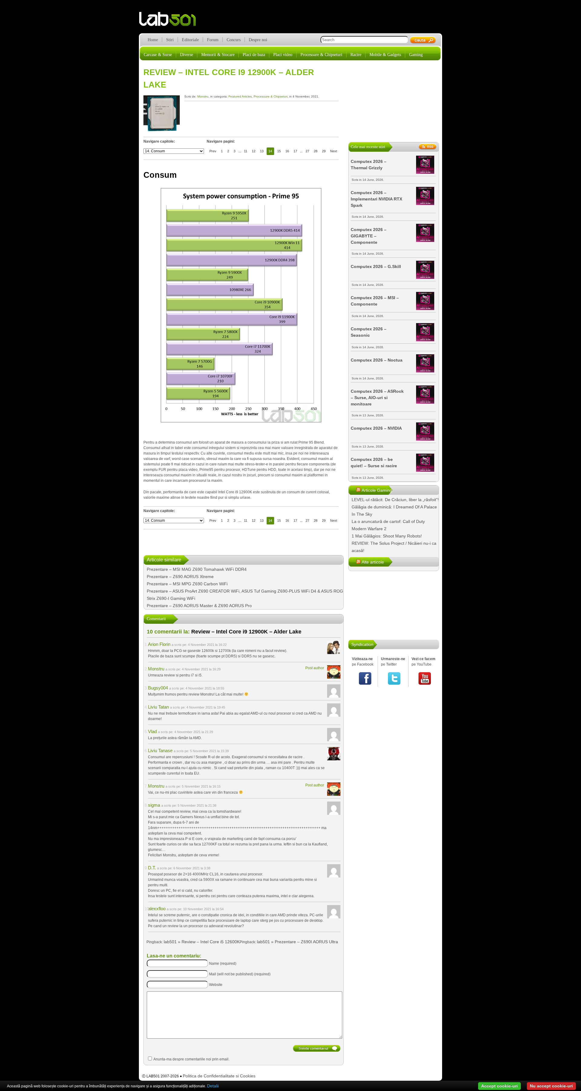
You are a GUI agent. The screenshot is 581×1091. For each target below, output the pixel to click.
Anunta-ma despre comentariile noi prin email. (191, 1059)
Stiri (170, 40)
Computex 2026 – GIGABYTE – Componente (368, 236)
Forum (212, 40)
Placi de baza (254, 54)
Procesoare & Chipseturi (321, 54)
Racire (355, 54)
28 (315, 151)
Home (153, 40)
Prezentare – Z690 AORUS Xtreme (180, 576)
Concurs (234, 40)
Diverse (186, 54)
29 (324, 151)
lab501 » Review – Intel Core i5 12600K (202, 941)
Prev (212, 151)
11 (245, 151)
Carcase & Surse (158, 54)
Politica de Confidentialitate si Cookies (219, 1075)
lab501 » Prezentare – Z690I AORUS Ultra (297, 941)
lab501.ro (171, 21)
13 (262, 151)
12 (253, 151)
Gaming (416, 54)
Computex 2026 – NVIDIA (376, 428)
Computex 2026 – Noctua (376, 360)
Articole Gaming (377, 490)
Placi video (282, 54)
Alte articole (373, 562)
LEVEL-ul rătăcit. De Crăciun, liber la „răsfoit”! (395, 499)
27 (307, 151)
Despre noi (258, 40)
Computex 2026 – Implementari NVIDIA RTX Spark (376, 199)
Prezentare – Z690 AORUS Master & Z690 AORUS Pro (199, 605)
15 (279, 151)
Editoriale (190, 40)
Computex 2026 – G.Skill (376, 266)
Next (333, 151)
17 (295, 151)
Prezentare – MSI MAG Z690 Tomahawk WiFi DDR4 (197, 569)
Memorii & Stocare (218, 54)
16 (287, 151)
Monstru (202, 96)
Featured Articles (240, 96)
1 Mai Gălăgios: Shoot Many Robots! (387, 536)
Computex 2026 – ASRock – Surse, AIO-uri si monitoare (377, 397)
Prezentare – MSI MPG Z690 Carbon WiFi (187, 583)
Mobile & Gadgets (385, 54)
